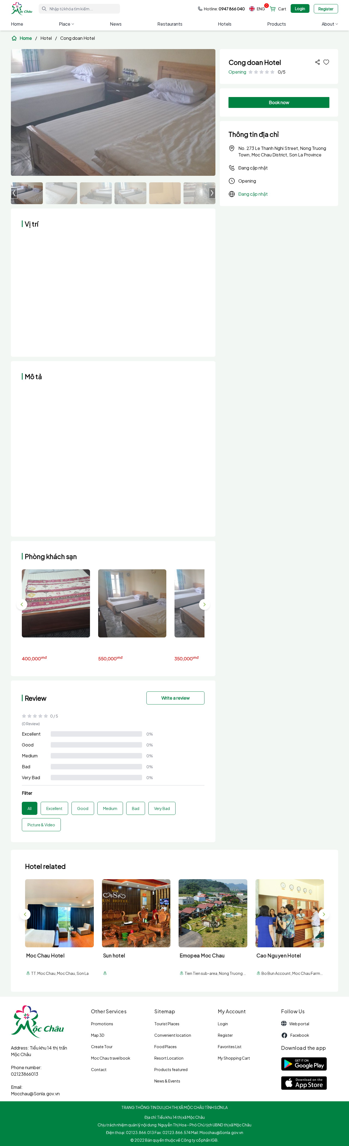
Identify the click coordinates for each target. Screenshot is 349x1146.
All (30, 808)
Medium (30, 755)
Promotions (102, 1023)
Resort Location (168, 1058)
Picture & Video (41, 824)
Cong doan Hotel (77, 38)
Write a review (175, 698)
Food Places (165, 1046)
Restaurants (169, 24)
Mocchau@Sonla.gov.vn (35, 1093)
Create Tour (102, 1046)
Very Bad (31, 777)
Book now (279, 102)
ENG (261, 8)
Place (64, 24)
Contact (99, 1069)
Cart (282, 8)
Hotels (224, 24)
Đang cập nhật (253, 168)
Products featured (171, 1069)
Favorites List (230, 1046)
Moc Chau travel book (110, 1058)
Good (28, 745)
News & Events (167, 1080)
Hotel (46, 38)
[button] (212, 193)
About (328, 24)
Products (276, 24)
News (116, 24)
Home (17, 24)
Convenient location (172, 1035)
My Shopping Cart (234, 1058)
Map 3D (97, 1035)
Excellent (31, 734)
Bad (26, 766)
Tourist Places (166, 1023)
